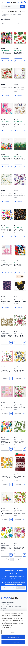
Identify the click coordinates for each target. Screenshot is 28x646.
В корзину (6, 60)
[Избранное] (21, 2)
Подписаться (20, 587)
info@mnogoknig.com (6, 604)
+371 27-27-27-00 (5, 606)
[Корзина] (25, 2)
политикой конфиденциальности (13, 584)
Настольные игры (12, 11)
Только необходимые (13, 637)
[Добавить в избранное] (11, 60)
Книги (3, 11)
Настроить (13, 632)
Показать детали (6, 627)
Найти (22, 6)
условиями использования (17, 582)
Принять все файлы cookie (13, 642)
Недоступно (5, 343)
